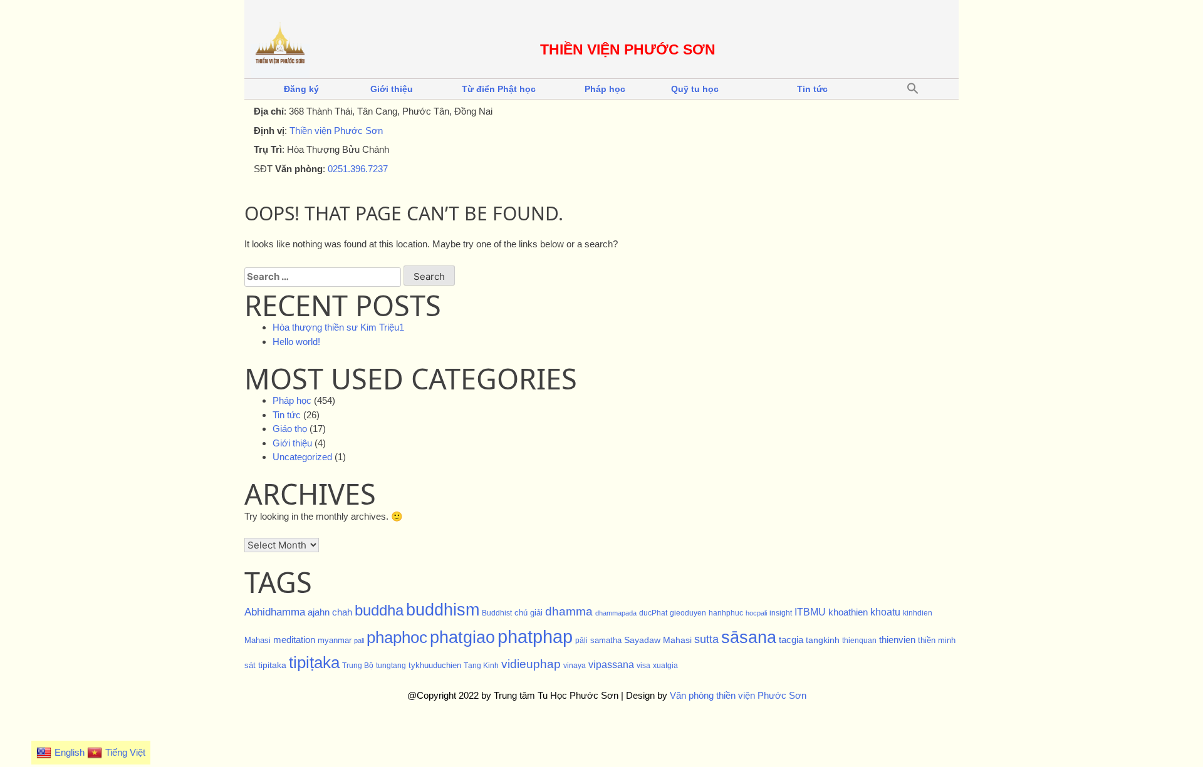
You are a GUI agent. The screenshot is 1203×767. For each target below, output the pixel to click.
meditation (294, 640)
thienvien (897, 639)
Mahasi (257, 640)
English (70, 752)
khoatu (885, 612)
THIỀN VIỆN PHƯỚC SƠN (628, 50)
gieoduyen (688, 613)
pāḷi (581, 640)
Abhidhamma (274, 611)
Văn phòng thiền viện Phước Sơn (738, 695)
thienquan (859, 640)
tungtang (391, 665)
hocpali (756, 613)
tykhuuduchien (435, 665)
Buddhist (497, 613)
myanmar (335, 640)
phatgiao (462, 637)
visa (643, 665)
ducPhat (653, 613)
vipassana (611, 664)
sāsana (748, 637)
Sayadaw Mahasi (658, 640)
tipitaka (272, 665)
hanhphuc (726, 613)
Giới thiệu (391, 89)
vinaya (574, 665)
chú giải (528, 612)
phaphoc (397, 637)
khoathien (848, 612)
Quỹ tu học (695, 89)
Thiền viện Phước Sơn (336, 130)
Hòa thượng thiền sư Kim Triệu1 (338, 327)
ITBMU (810, 612)
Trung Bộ (357, 665)
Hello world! (296, 341)
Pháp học (605, 89)
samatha (606, 640)
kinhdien (917, 613)
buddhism (442, 609)
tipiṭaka (314, 662)
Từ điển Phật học (499, 89)
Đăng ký (301, 89)
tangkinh (823, 640)
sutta (706, 639)
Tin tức (812, 89)
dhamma (569, 611)
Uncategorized (302, 456)
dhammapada (616, 613)
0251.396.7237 (358, 168)
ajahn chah (330, 612)
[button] (913, 89)
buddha (379, 610)
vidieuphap (531, 664)
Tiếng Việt (125, 752)
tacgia (791, 640)
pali (359, 640)
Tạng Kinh (481, 665)
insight (780, 613)
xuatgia (665, 665)
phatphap (535, 636)
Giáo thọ (290, 428)
